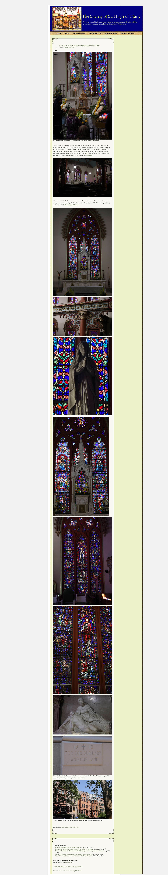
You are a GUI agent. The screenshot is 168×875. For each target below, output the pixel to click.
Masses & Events (79, 33)
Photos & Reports (95, 33)
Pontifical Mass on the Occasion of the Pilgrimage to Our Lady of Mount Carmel (79, 851)
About (67, 33)
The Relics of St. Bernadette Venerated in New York (79, 45)
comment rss (68, 862)
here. (86, 153)
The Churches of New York (72, 827)
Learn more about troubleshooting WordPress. (68, 871)
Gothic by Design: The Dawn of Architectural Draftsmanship (73, 854)
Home (59, 33)
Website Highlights (127, 33)
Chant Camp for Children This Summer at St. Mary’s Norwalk (73, 856)
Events (62, 827)
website (89, 155)
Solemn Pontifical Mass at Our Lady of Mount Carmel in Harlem (74, 849)
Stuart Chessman (69, 47)
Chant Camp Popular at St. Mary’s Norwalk (68, 847)
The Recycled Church (72, 205)
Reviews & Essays (111, 33)
